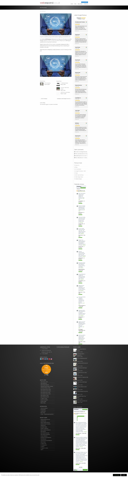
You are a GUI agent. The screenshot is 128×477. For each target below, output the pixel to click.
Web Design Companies (82, 191)
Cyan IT (42, 449)
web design (53, 44)
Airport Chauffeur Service (45, 422)
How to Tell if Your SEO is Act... (82, 400)
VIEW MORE (80, 467)
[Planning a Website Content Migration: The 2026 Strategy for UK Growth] (75, 388)
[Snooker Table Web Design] (58, 89)
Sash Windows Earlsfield (45, 432)
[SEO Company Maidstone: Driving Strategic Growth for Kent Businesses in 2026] (75, 350)
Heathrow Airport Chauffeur (45, 423)
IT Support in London (44, 448)
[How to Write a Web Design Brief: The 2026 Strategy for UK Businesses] (75, 383)
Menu (75, 3)
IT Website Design (64, 83)
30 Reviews (79, 186)
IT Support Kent (43, 443)
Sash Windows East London (45, 392)
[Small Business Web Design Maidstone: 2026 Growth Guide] (75, 369)
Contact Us (86, 3)
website (61, 49)
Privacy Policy (43, 409)
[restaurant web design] (58, 93)
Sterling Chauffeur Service (45, 419)
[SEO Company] (41, 84)
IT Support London (44, 398)
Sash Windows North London (46, 389)
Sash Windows (43, 431)
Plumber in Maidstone (44, 428)
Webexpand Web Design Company (47, 386)
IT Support (42, 446)
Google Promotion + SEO (80, 171)
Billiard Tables (43, 402)
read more (81, 222)
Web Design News (79, 177)
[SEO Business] (56, 24)
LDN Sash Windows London (45, 387)
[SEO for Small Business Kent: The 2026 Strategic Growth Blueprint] (75, 359)
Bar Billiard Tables (44, 426)
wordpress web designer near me (64, 98)
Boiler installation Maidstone (46, 429)
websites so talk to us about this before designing (53, 40)
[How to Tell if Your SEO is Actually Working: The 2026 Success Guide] (75, 402)
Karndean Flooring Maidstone (46, 437)
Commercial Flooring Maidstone (46, 440)
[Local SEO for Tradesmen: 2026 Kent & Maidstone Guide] (75, 378)
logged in (47, 104)
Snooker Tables (43, 401)
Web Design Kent (44, 383)
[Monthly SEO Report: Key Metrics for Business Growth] (75, 397)
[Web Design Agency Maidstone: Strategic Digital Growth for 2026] (75, 355)
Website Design (78, 178)
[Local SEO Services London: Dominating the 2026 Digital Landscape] (75, 373)
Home (72, 3)
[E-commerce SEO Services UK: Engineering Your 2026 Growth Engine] (75, 364)
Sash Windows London (45, 395)
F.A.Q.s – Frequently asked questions (47, 414)
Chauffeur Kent (43, 420)
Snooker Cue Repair (44, 399)
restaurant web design (65, 92)
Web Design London (44, 381)
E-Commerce (78, 169)
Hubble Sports (43, 425)
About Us (77, 165)
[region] (64, 474)
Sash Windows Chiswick (45, 396)
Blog (76, 167)
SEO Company (47, 83)
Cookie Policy (43, 411)
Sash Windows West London (46, 393)
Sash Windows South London (46, 390)
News (76, 173)
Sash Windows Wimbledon (45, 434)
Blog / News (80, 3)
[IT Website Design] (58, 84)
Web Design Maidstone (45, 384)
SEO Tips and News (79, 175)
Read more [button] (77, 30)
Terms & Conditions (44, 408)
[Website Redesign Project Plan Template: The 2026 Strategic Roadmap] (75, 392)
